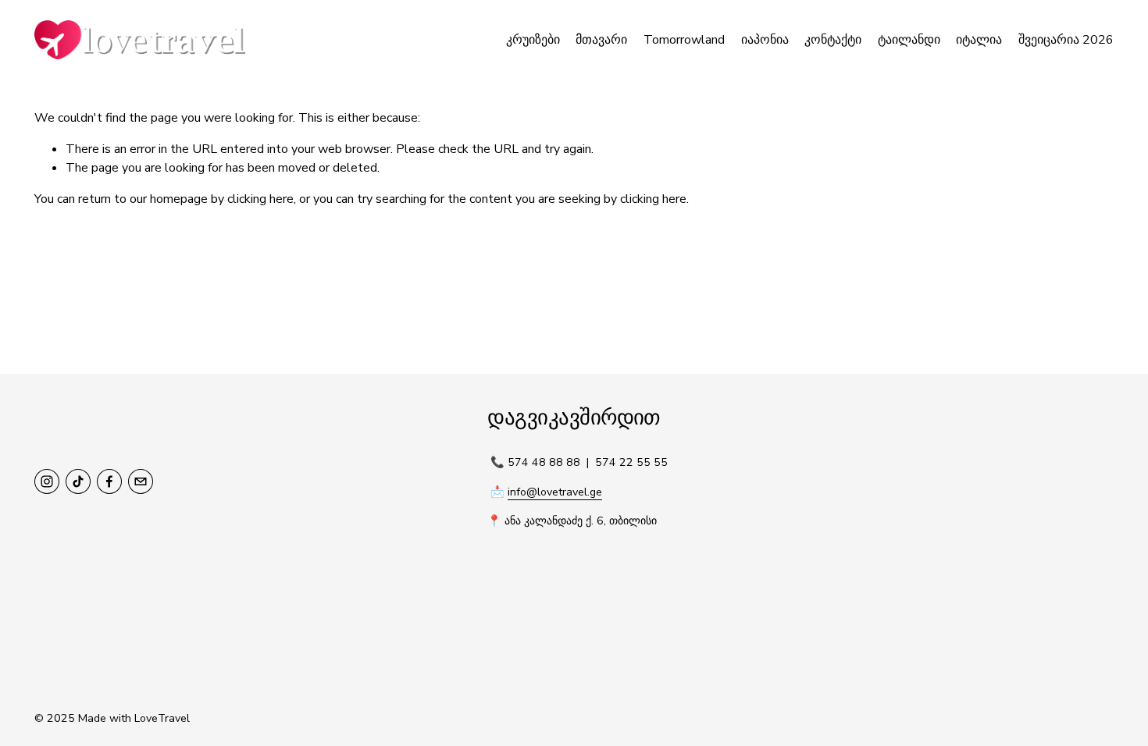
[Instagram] (46, 481)
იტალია (979, 39)
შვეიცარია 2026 (1066, 39)
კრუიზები (533, 39)
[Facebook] (109, 481)
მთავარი (601, 39)
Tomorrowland (684, 39)
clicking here (260, 199)
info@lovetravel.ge (555, 492)
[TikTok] (78, 481)
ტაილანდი (909, 39)
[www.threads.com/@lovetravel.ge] (140, 481)
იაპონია (765, 39)
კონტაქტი (832, 39)
